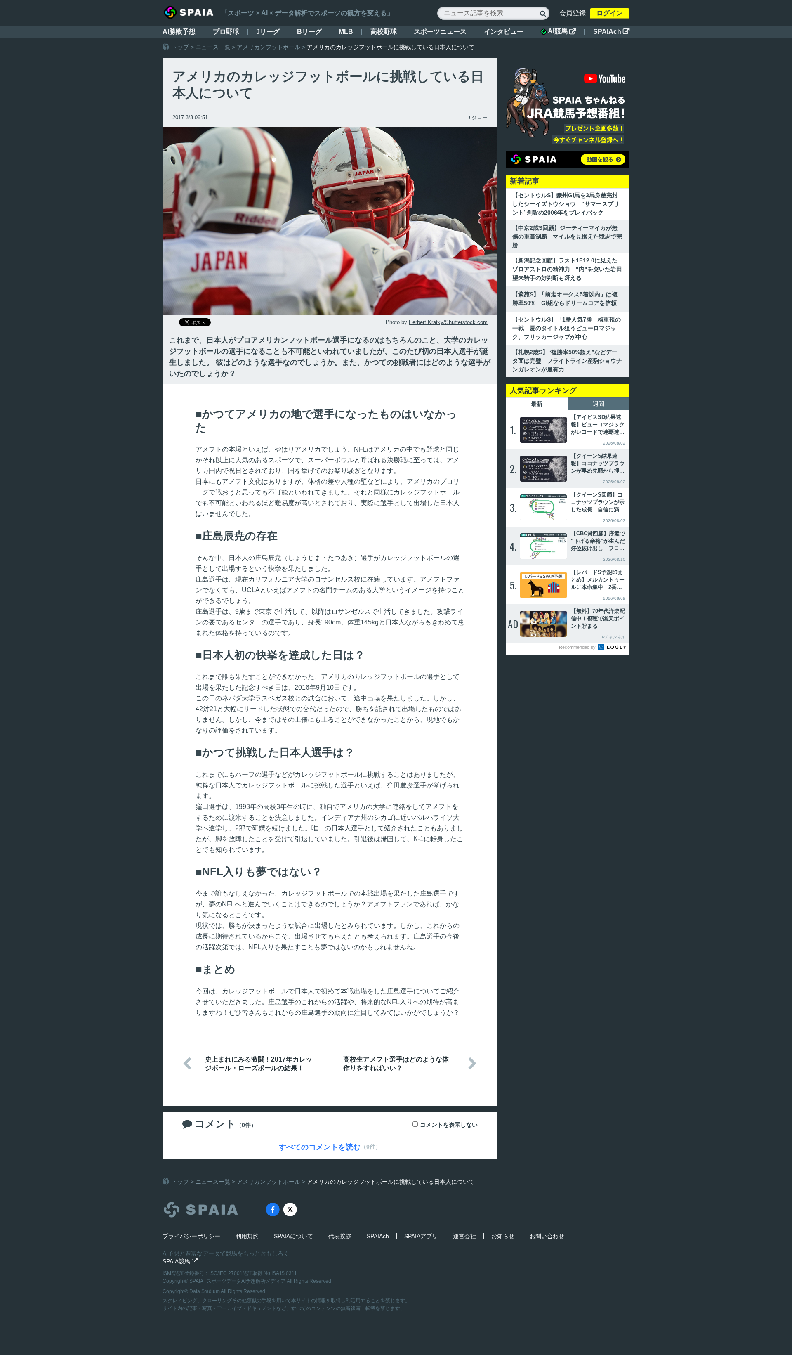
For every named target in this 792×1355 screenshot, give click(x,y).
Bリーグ (309, 31)
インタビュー (503, 31)
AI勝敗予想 (179, 31)
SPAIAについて (293, 1236)
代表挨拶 (339, 1236)
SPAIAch (611, 31)
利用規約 (247, 1236)
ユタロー (477, 117)
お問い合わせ (547, 1236)
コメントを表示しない (449, 1124)
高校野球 (383, 31)
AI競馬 (562, 31)
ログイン (609, 13)
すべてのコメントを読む (320, 1147)
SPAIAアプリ (421, 1236)
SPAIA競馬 (180, 1261)
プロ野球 (226, 31)
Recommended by (578, 647)
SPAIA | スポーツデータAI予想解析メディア (238, 1281)
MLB (346, 31)
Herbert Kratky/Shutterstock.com (448, 322)
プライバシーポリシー (191, 1236)
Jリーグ (268, 31)
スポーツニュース (440, 31)
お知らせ (502, 1236)
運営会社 (464, 1236)
